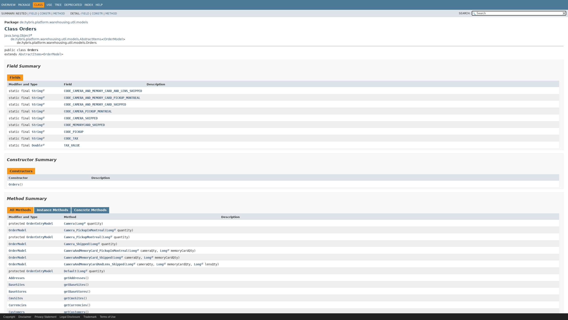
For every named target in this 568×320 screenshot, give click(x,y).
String (37, 91)
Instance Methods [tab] (52, 210)
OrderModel (113, 39)
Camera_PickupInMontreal (84, 230)
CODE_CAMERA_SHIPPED (81, 118)
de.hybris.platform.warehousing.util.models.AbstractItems (56, 39)
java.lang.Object (17, 35)
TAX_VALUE (72, 145)
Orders (14, 184)
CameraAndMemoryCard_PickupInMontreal (96, 250)
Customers (17, 312)
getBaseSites (74, 284)
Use (49, 4)
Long (79, 223)
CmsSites (16, 298)
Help (99, 4)
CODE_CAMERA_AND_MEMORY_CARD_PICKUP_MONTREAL (102, 98)
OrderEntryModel (39, 223)
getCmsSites (73, 298)
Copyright (9, 316)
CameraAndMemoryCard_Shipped (88, 257)
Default (70, 271)
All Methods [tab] (20, 210)
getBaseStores (75, 291)
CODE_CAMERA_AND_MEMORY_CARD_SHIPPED (95, 104)
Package (24, 4)
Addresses (17, 278)
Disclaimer (24, 316)
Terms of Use (108, 316)
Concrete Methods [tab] (90, 210)
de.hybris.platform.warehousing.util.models (54, 22)
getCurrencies (75, 305)
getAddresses (74, 278)
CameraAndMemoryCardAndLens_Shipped (94, 264)
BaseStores (17, 291)
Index (89, 4)
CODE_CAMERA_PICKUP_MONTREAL (88, 111)
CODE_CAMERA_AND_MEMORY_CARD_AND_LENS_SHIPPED (103, 91)
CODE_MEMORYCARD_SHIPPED (84, 125)
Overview (8, 4)
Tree (58, 4)
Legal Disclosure (70, 316)
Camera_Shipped (76, 244)
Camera (69, 223)
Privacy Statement (45, 316)
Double (37, 145)
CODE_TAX (71, 138)
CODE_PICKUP (73, 132)
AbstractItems (30, 54)
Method (59, 13)
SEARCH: (464, 13)
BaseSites (17, 284)
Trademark (90, 316)
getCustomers (74, 312)
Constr (45, 13)
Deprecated (73, 4)
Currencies (17, 305)
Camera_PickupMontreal (82, 237)
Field (33, 13)
